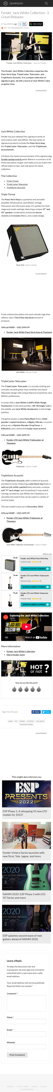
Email (10, 1029)
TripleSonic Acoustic (16, 187)
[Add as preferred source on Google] (36, 24)
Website (11, 1042)
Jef (15, 24)
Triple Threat (12, 181)
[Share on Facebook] (36, 712)
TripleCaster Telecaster (17, 184)
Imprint (34, 1086)
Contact (43, 1086)
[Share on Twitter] (46, 712)
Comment (12, 993)
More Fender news (16, 654)
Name (10, 1017)
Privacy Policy (23, 1086)
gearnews (16, 3)
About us (10, 1086)
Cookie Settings (26, 1089)
